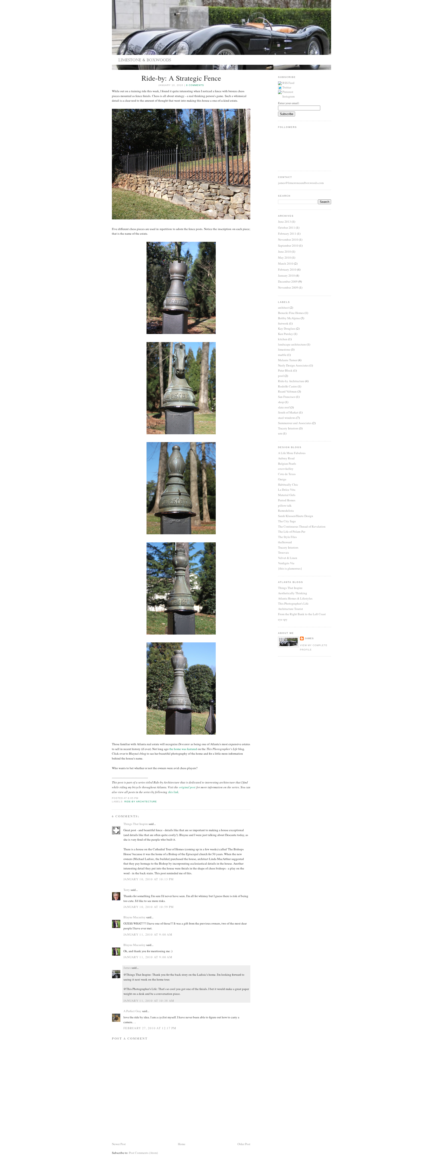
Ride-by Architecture (140, 801)
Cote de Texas (287, 474)
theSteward (285, 542)
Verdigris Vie (286, 563)
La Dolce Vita (286, 490)
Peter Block (285, 370)
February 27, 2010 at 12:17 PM (150, 1028)
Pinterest (287, 92)
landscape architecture (292, 344)
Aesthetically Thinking (292, 593)
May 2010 (284, 257)
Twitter (286, 87)
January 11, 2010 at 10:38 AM (148, 1001)
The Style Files (287, 537)
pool (281, 376)
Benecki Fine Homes (291, 313)
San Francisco (286, 397)
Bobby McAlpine (289, 318)
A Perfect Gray (132, 1011)
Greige (282, 479)
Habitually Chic (288, 484)
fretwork (283, 323)
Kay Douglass (286, 328)
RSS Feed (288, 83)
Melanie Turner (287, 360)
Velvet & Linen (287, 558)
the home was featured (183, 749)
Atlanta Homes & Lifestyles (295, 598)
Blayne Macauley (134, 917)
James (127, 968)
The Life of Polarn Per (291, 531)
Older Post (243, 1144)
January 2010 (286, 275)
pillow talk (285, 505)
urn (280, 433)
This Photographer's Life (293, 603)
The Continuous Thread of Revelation (302, 526)
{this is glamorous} (290, 568)
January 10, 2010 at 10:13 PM (148, 879)
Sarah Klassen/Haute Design (295, 516)
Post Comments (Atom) (143, 1153)
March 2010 (285, 263)
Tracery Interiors (288, 428)
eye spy (282, 619)
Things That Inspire (135, 824)
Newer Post (119, 1144)
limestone (284, 349)
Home (181, 1144)
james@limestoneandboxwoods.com (301, 183)
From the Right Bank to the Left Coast (302, 614)
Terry (126, 890)
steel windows (287, 418)
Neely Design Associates (293, 365)
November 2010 (288, 239)
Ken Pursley (285, 334)
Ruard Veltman (287, 391)
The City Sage (287, 521)
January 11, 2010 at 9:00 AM (147, 934)
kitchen (282, 339)
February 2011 (287, 233)
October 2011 (286, 227)
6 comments (195, 85)
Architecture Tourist (290, 609)
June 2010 (284, 251)
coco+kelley (285, 469)
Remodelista (286, 510)
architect (283, 307)
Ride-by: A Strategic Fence (181, 78)
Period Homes (286, 500)
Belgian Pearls (287, 463)
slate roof (284, 407)
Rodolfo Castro (287, 386)
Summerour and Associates (294, 423)
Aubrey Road (286, 458)
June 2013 (284, 221)
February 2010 (287, 269)
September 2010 (288, 245)
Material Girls (286, 495)
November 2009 (288, 287)
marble (282, 355)
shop (281, 402)
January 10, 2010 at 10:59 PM (148, 907)
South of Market (288, 412)
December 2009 (288, 281)
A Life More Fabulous (291, 453)
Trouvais (283, 552)
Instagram (288, 96)
